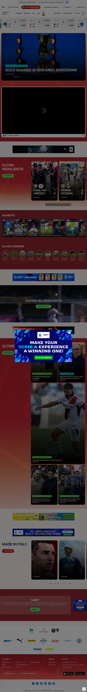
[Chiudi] (69, 332)
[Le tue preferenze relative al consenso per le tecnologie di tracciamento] (84, 689)
